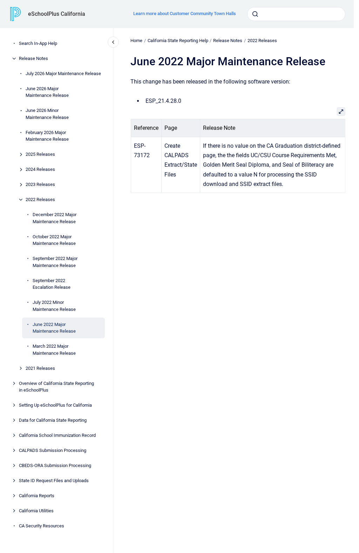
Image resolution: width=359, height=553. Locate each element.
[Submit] (255, 14)
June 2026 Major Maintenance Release (47, 92)
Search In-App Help (38, 43)
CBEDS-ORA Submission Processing (55, 465)
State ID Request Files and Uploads (54, 480)
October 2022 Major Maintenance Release (54, 240)
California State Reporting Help (178, 40)
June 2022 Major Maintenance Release (54, 328)
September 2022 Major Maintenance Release (55, 262)
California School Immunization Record (57, 435)
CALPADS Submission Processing (52, 450)
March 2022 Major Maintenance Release (54, 350)
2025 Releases (40, 154)
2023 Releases (40, 184)
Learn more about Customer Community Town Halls (184, 13)
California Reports (36, 495)
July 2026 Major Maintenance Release (63, 73)
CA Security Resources (41, 525)
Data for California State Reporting (53, 420)
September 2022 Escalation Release (51, 284)
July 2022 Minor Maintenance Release (54, 306)
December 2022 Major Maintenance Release (54, 218)
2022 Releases (40, 199)
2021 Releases (40, 368)
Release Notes (33, 58)
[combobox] (296, 14)
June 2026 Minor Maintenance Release (47, 114)
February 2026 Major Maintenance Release (47, 136)
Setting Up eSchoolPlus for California (55, 405)
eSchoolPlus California (56, 14)
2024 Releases (40, 169)
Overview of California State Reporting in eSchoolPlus (56, 387)
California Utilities (36, 510)
